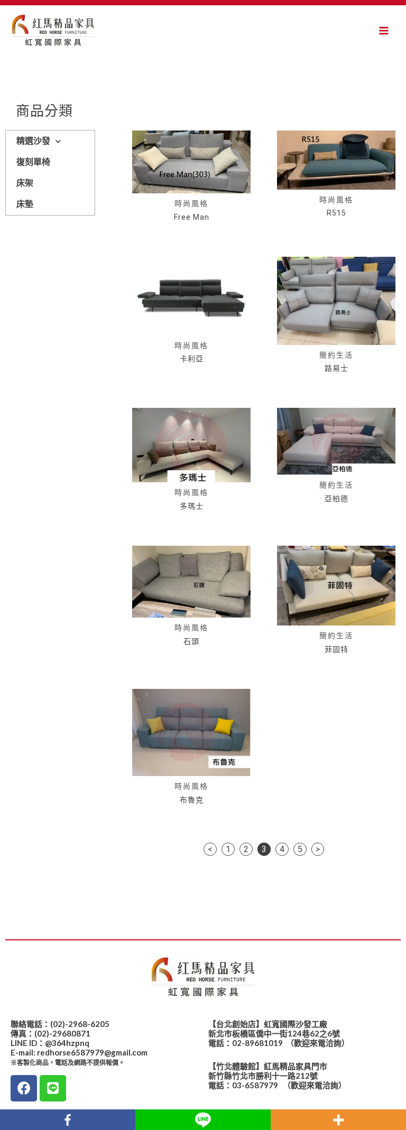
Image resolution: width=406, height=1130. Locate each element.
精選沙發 (33, 141)
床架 (24, 183)
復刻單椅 (33, 162)
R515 (336, 213)
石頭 (191, 641)
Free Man (191, 217)
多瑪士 (192, 506)
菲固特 (336, 649)
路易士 (336, 368)
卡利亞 (192, 358)
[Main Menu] (383, 30)
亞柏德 (336, 498)
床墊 (24, 204)
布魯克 (192, 800)
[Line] (53, 1088)
